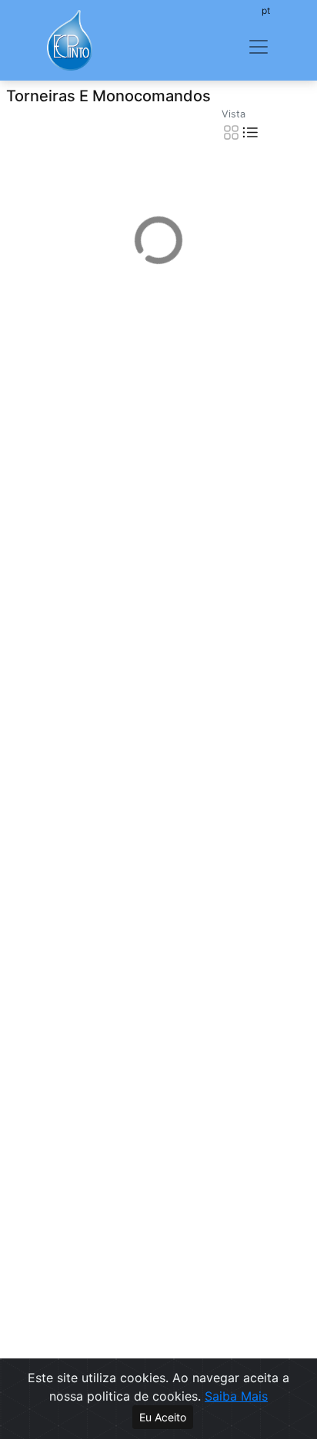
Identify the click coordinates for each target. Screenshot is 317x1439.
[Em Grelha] (231, 132)
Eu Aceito (162, 1417)
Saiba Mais (236, 1396)
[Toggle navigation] (258, 46)
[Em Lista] (250, 132)
